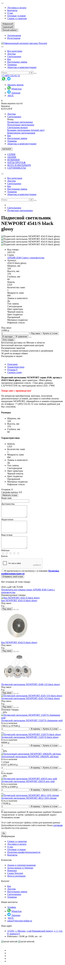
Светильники (14, 56)
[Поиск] (35, 73)
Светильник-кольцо (17, 127)
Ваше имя (6, 498)
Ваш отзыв (6, 535)
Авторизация (14, 35)
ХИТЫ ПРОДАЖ (16, 162)
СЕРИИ (11, 154)
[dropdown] (2, 3)
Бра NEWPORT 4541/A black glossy (19, 600)
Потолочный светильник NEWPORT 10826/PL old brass (29, 756)
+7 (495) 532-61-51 (10, 75)
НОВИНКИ (13, 159)
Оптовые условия (16, 15)
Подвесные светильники (20, 122)
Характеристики (15, 367)
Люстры (11, 53)
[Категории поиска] (2, 46)
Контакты (12, 10)
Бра (9, 59)
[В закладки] (14, 609)
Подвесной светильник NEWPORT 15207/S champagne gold (32, 720)
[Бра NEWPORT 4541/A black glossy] (20, 597)
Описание (12, 364)
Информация (8, 836)
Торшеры (12, 64)
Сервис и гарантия (17, 18)
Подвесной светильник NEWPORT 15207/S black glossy (30, 737)
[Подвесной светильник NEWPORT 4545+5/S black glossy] (31, 695)
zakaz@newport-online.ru (19, 920)
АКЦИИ (11, 157)
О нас (10, 13)
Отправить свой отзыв (12, 576)
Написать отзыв (9, 495)
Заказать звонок (15, 84)
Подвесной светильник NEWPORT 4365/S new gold (28, 781)
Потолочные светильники (20, 124)
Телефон (11, 907)
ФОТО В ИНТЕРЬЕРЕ (19, 165)
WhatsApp (16, 89)
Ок (3, 833)
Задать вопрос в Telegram (20, 868)
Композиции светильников (21, 133)
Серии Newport (15, 873)
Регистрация (13, 38)
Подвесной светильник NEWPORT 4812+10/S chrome (29, 798)
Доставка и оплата (16, 7)
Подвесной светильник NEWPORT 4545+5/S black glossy (30, 698)
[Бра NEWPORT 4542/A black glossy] (17, 639)
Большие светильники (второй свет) (26, 130)
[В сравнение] (17, 609)
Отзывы (12, 369)
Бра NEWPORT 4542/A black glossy (19, 642)
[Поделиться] (30, 337)
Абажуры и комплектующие (21, 67)
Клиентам (6, 860)
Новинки (12, 870)
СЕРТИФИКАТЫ (16, 168)
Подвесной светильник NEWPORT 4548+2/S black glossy (30, 684)
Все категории (14, 51)
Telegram (15, 93)
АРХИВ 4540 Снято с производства (25, 257)
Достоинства (8, 504)
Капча (4, 556)
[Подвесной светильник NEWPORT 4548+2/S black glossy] (17, 681)
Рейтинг (5, 550)
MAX (10, 95)
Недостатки (7, 519)
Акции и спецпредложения (21, 865)
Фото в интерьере (16, 876)
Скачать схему (14, 372)
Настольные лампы (17, 62)
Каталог (5, 881)
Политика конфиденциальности (23, 852)
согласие (58, 825)
